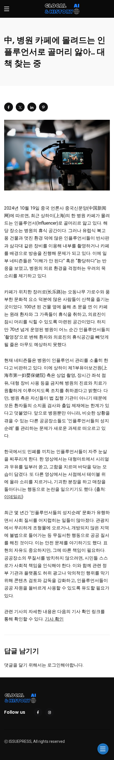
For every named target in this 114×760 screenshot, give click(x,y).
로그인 (54, 665)
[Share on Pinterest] (43, 107)
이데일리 (13, 496)
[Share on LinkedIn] (31, 107)
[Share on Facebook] (8, 107)
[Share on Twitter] (20, 107)
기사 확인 (54, 619)
